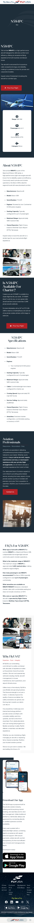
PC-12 (10, 887)
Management (21, 885)
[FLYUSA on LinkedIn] (12, 902)
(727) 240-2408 (16, 912)
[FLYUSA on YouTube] (17, 902)
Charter (4, 885)
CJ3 (10, 890)
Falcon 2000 (11, 893)
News (28, 887)
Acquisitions (21, 887)
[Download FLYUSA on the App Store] (10, 907)
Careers (29, 890)
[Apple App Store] (14, 856)
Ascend (4, 887)
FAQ (28, 894)
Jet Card (4, 890)
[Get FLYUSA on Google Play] (23, 907)
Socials (29, 892)
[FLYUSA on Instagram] (22, 902)
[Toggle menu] (30, 920)
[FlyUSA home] (17, 920)
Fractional (12, 885)
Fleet (17, 25)
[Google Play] (14, 864)
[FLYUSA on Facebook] (6, 902)
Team (28, 885)
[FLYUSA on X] (28, 902)
